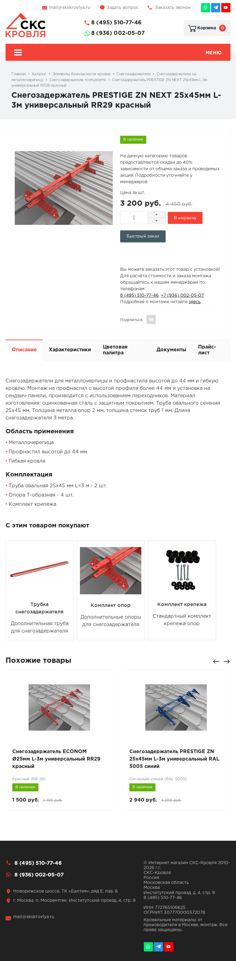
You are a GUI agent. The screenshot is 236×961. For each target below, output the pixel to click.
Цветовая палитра (115, 350)
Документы (171, 350)
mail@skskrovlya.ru (69, 8)
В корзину (185, 218)
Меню (214, 53)
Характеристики (70, 350)
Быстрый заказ (143, 236)
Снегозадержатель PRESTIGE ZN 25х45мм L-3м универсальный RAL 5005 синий (174, 759)
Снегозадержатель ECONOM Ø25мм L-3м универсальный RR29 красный (56, 759)
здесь (195, 302)
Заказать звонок (173, 8)
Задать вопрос (123, 8)
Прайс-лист (207, 350)
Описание (24, 350)
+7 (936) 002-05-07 (182, 295)
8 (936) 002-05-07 (118, 33)
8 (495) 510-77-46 (116, 22)
